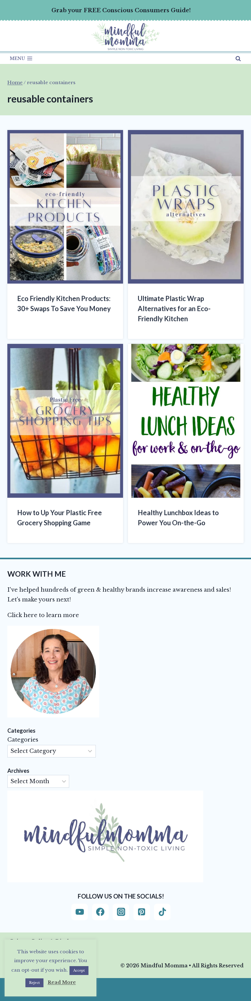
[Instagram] (121, 912)
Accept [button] (79, 970)
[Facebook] (100, 912)
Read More (62, 982)
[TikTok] (162, 912)
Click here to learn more (43, 615)
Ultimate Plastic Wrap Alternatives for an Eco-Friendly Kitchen (174, 308)
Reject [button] (34, 983)
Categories (22, 739)
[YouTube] (79, 912)
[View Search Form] (238, 58)
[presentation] (65, 207)
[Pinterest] (141, 912)
